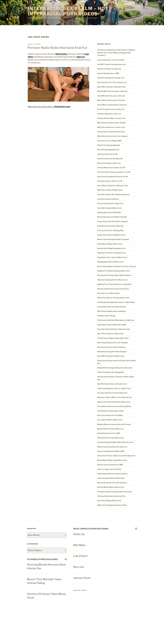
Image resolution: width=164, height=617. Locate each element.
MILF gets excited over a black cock (111, 127)
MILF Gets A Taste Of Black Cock (110, 190)
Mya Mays (79, 545)
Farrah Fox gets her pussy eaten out (110, 109)
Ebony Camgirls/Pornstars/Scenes (91, 528)
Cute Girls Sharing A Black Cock (109, 208)
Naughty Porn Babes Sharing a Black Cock (113, 271)
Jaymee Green (82, 577)
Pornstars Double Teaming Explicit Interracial (114, 492)
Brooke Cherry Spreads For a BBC (110, 465)
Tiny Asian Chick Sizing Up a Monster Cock (113, 329)
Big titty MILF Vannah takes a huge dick (112, 91)
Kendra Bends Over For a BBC (108, 433)
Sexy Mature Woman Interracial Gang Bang (114, 406)
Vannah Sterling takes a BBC (108, 73)
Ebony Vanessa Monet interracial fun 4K (112, 176)
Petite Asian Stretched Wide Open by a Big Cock (115, 320)
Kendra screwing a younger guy (109, 69)
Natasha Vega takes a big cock (109, 114)
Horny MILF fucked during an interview (112, 105)
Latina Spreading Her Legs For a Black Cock (114, 388)
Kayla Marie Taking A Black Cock (110, 244)
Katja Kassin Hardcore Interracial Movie (112, 474)
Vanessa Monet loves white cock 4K (111, 167)
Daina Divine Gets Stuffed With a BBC (111, 325)
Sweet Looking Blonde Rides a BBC (110, 451)
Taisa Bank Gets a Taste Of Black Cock (112, 257)
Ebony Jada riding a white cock (109, 163)
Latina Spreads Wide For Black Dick (111, 478)
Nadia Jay (79, 534)
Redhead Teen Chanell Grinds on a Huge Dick (114, 284)
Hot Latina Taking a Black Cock (109, 500)
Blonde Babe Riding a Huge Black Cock (112, 460)
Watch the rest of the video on (49, 107)
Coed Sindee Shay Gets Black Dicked (111, 307)
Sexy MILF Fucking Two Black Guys (110, 356)
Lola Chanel (80, 555)
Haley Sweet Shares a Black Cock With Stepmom (116, 456)
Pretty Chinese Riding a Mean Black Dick (113, 338)
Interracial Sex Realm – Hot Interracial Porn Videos (68, 11)
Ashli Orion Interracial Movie (108, 199)
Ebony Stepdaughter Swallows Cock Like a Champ (116, 266)
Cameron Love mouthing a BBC (109, 141)
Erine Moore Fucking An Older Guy (110, 226)
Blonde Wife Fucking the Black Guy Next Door (114, 368)
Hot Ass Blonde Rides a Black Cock (110, 487)
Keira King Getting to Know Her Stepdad (112, 343)
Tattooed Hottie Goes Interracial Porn (111, 496)
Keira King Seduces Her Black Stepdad (112, 217)
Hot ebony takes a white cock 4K (109, 181)
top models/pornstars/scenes (42, 559)
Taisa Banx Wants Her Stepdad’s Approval (113, 194)
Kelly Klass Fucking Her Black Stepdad (112, 352)
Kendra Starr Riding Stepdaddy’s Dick (111, 248)
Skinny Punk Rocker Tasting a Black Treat (113, 298)
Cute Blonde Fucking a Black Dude (110, 411)
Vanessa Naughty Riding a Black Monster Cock (115, 442)
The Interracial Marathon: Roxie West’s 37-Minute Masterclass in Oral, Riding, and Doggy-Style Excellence (116, 52)
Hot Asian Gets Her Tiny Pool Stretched (112, 393)
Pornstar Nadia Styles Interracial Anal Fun (57, 47)
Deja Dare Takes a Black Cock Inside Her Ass (114, 397)
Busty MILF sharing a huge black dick (111, 87)
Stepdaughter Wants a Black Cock (110, 262)
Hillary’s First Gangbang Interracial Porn (112, 505)
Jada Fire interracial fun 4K (107, 154)
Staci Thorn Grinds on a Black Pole (110, 334)
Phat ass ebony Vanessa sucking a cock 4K (114, 172)
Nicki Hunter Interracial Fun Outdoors (111, 347)
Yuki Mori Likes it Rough (106, 316)
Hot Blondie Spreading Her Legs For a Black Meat (116, 302)
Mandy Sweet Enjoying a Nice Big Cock (112, 447)
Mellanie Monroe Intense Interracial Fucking (114, 424)
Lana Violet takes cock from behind (110, 60)
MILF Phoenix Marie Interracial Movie (111, 311)
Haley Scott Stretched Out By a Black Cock (113, 402)
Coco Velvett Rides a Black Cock (109, 420)
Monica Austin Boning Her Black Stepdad (113, 239)
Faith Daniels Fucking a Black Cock (110, 438)
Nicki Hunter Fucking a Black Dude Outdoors (114, 275)
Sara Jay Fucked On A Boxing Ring (110, 230)
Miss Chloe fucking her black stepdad (111, 123)
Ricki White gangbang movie (108, 149)
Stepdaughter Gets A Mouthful (109, 212)
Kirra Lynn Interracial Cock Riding (110, 415)
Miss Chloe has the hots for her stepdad (112, 136)
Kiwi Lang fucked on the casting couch (112, 82)
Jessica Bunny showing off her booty (111, 132)
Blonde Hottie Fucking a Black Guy (110, 429)
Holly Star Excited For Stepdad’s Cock (111, 253)
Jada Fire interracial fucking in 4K (110, 158)
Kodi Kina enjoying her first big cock (110, 78)
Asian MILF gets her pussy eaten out (111, 96)
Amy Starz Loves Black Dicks (108, 293)
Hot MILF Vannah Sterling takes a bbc (111, 64)
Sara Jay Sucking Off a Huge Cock (110, 203)
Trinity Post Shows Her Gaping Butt (110, 372)
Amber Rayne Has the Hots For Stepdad (112, 221)
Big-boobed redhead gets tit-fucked (111, 100)
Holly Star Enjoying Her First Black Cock (112, 280)
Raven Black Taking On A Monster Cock (112, 185)
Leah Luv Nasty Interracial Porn (109, 469)
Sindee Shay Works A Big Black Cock (111, 235)
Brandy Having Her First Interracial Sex (112, 483)
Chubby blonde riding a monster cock (111, 118)
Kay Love (78, 566)
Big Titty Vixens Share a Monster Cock (112, 384)
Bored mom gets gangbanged (108, 145)
